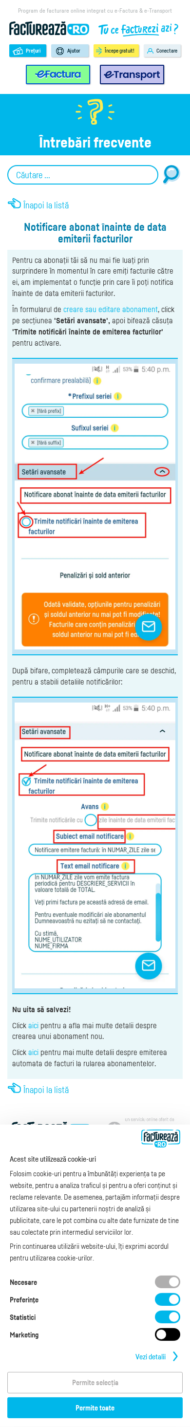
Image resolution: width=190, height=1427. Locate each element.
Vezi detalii (150, 1356)
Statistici (23, 1317)
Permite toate (95, 1407)
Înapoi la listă (46, 205)
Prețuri (33, 50)
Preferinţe (24, 1299)
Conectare (166, 50)
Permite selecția (95, 1382)
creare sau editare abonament (110, 309)
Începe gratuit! (119, 50)
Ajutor (73, 50)
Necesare (23, 1282)
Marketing (24, 1334)
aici (33, 1025)
